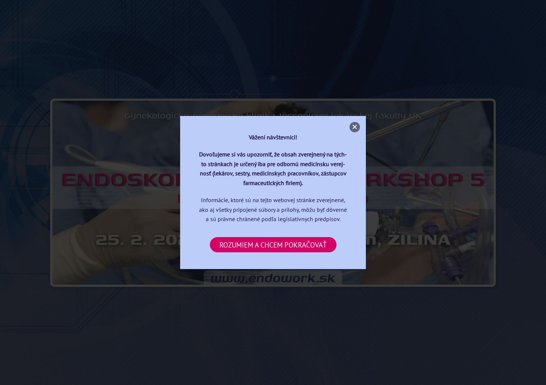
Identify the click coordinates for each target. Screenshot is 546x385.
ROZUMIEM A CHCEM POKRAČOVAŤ (273, 244)
